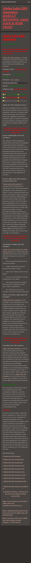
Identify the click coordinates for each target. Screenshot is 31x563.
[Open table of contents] (28, 2)
